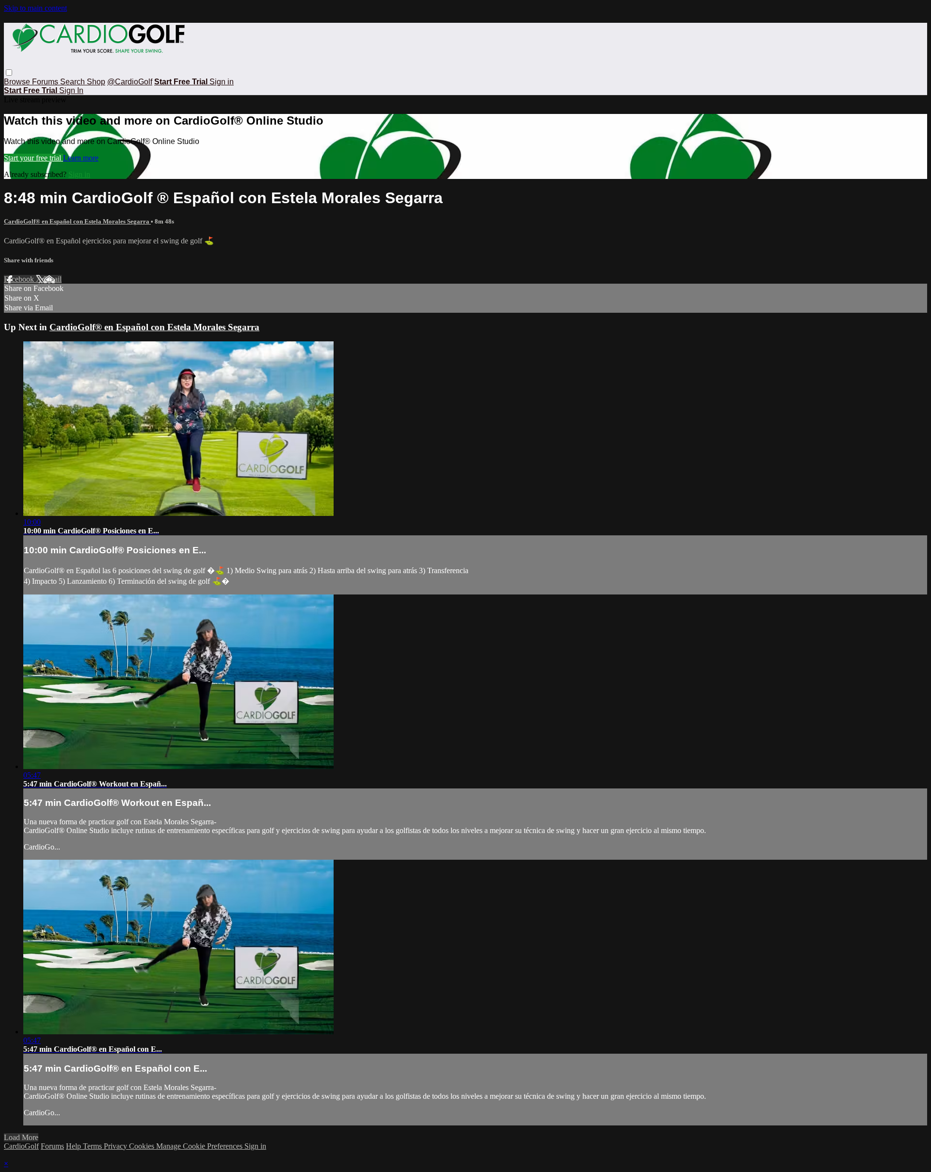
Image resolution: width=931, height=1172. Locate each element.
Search (73, 82)
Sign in (221, 82)
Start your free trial (33, 158)
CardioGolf (21, 1146)
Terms (93, 1146)
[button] (9, 72)
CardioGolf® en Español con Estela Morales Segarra (77, 221)
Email (53, 279)
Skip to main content (35, 8)
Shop (96, 82)
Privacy (116, 1146)
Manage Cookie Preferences (200, 1146)
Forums (46, 82)
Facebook (20, 279)
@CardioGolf (129, 82)
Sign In (71, 90)
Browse (18, 82)
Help (74, 1146)
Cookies (142, 1146)
